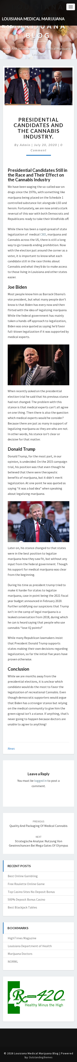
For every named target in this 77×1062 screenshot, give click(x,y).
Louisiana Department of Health (30, 946)
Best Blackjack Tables (22, 907)
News (11, 748)
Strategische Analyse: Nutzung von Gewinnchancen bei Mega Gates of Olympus (38, 841)
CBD (43, 234)
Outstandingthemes (41, 1057)
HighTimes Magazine (22, 938)
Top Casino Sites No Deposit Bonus (31, 892)
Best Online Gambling (23, 876)
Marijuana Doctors (20, 954)
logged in (40, 781)
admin (25, 145)
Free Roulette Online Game (26, 884)
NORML (13, 961)
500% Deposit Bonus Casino (26, 899)
